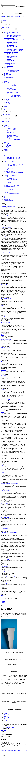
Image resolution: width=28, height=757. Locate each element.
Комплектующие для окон (11, 52)
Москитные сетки (11, 60)
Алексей (3, 389)
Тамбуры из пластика (12, 71)
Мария (2, 361)
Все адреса (3, 730)
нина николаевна (5, 347)
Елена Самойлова (5, 503)
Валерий (3, 465)
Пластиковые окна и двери (11, 32)
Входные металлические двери (12, 61)
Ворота (6, 73)
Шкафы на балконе (12, 46)
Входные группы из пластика (15, 50)
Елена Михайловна (6, 339)
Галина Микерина (5, 399)
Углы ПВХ (10, 57)
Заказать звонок (5, 121)
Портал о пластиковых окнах (8, 727)
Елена (2, 412)
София (2, 305)
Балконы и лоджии (9, 38)
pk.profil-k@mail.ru (5, 732)
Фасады (6, 67)
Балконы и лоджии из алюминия (15, 39)
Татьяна (3, 590)
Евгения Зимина (5, 284)
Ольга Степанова (5, 559)
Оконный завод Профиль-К (8, 206)
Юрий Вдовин (4, 528)
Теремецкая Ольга (5, 216)
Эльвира (3, 522)
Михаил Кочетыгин (6, 298)
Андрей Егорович (5, 490)
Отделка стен (10, 43)
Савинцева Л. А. (5, 260)
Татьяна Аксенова (5, 322)
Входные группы (8, 47)
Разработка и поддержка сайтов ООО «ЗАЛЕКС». (14, 750)
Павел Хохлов (4, 566)
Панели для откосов (12, 56)
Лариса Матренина (6, 227)
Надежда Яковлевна (6, 272)
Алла (2, 421)
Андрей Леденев (5, 583)
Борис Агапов (4, 316)
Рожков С (3, 370)
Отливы (9, 59)
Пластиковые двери (12, 36)
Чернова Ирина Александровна (9, 576)
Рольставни (10, 66)
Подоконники (10, 53)
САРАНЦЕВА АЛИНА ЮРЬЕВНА (10, 532)
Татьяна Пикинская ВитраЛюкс (9, 483)
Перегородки (7, 74)
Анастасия (3, 379)
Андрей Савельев (5, 252)
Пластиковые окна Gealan (14, 35)
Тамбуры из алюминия (13, 70)
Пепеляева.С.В (5, 456)
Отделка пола (10, 45)
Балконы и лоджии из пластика (15, 40)
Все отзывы (4, 600)
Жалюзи (9, 64)
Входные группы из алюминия (15, 49)
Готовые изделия (8, 77)
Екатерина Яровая (5, 517)
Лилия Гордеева (5, 572)
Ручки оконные (11, 54)
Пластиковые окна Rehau (13, 33)
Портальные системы (9, 75)
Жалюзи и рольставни (9, 63)
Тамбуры (6, 68)
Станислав (3, 375)
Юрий (2, 335)
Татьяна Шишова (5, 237)
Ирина (2, 552)
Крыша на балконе (12, 42)
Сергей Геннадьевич (6, 513)
